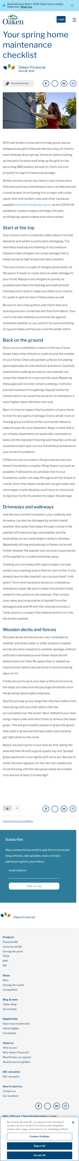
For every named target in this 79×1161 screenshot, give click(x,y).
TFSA (6, 956)
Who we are (10, 1047)
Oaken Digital (11, 1028)
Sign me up (34, 886)
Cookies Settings (39, 1136)
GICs (5, 980)
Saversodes (10, 1009)
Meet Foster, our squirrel (17, 1057)
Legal (52, 1116)
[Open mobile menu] (73, 19)
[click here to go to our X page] (55, 83)
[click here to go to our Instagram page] (73, 83)
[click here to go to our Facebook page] (46, 83)
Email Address (17, 870)
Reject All (39, 1145)
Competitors (10, 989)
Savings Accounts (13, 985)
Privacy (15, 1116)
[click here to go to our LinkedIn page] (64, 83)
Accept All (39, 1155)
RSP (5, 961)
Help (5, 1116)
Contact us (9, 1091)
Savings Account (13, 951)
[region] (39, 1139)
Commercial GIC (12, 946)
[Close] (73, 1122)
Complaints (9, 1033)
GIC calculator (11, 1076)
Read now (26, 6)
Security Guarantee (35, 1116)
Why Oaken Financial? (16, 1052)
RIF (5, 965)
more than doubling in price (33, 204)
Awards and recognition (16, 1062)
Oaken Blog (10, 1004)
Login (61, 19)
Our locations (10, 1096)
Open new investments (16, 1023)
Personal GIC (10, 942)
